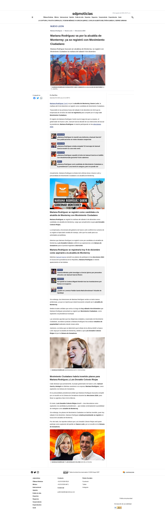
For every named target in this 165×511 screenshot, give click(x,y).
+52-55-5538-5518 (63, 481)
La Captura (42, 20)
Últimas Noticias (48, 17)
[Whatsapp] (41, 98)
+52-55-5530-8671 (63, 484)
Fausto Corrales (55, 20)
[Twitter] (38, 98)
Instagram (85, 487)
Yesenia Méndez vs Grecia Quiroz (75, 20)
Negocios (95, 17)
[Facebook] (34, 98)
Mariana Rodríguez (56, 31)
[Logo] (82, 14)
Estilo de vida (79, 17)
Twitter (84, 484)
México (56, 17)
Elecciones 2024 (80, 31)
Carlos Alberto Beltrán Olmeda (101, 20)
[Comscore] (128, 472)
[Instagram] (38, 472)
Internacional (64, 17)
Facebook (85, 481)
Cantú (59, 103)
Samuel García (61, 257)
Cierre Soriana (121, 20)
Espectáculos (113, 17)
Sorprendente (103, 17)
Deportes (87, 17)
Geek (119, 17)
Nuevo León (69, 31)
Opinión (71, 17)
